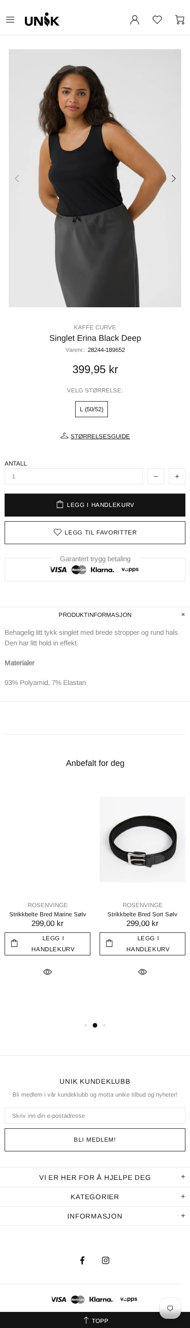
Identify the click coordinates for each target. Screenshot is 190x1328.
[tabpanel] (47, 893)
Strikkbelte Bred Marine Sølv (47, 914)
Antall (16, 463)
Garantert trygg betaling (95, 559)
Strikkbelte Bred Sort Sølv (142, 914)
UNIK (64, 19)
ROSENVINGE (48, 905)
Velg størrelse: (95, 390)
